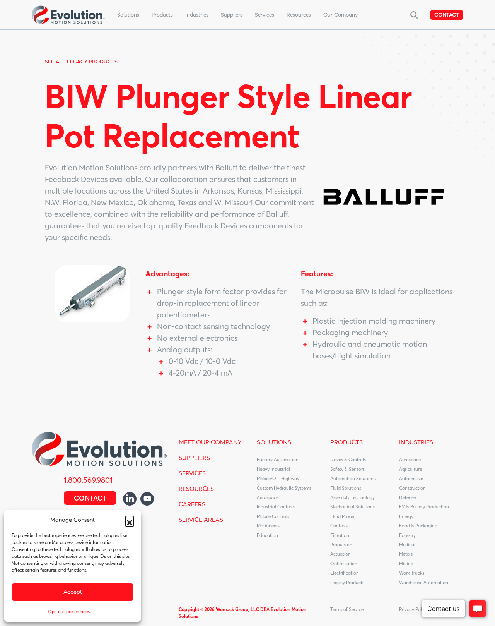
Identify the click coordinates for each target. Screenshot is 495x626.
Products (162, 14)
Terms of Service (347, 609)
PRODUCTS (346, 442)
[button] (129, 520)
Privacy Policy (413, 609)
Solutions (128, 14)
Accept (72, 591)
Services (264, 14)
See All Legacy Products (81, 61)
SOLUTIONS (274, 442)
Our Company (340, 14)
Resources (299, 14)
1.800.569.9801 (88, 480)
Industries (196, 14)
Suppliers (231, 14)
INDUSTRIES (416, 442)
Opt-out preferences (69, 611)
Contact (446, 14)
